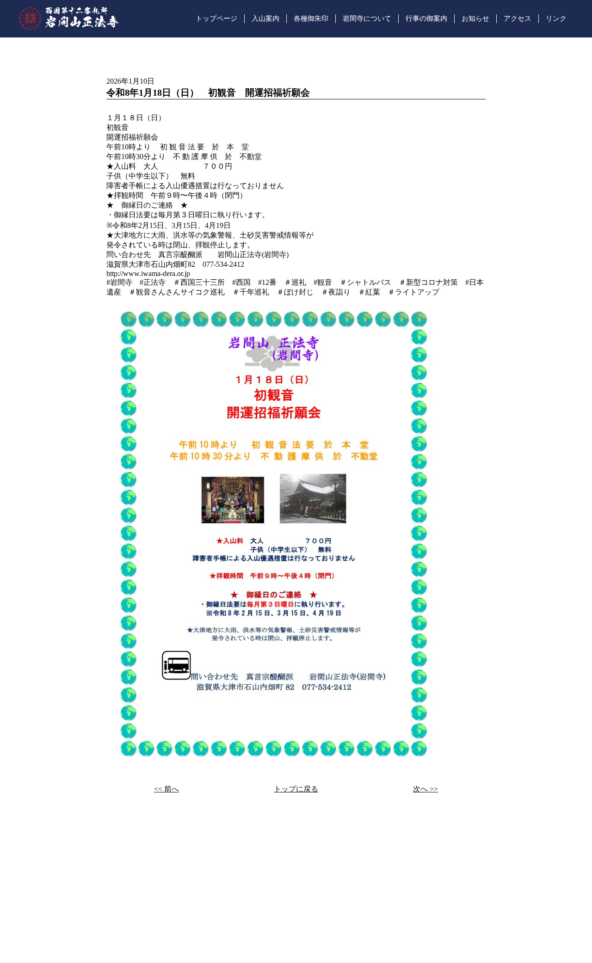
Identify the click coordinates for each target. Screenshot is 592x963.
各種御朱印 (311, 18)
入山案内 (265, 18)
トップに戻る (296, 789)
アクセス (517, 18)
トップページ (216, 18)
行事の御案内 (426, 18)
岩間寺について (367, 18)
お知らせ (475, 18)
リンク (556, 18)
